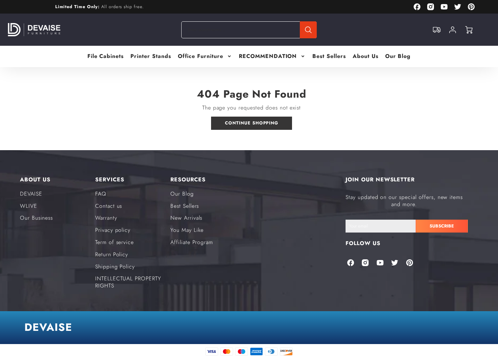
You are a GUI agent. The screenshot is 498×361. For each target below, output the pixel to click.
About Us (365, 56)
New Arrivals (186, 218)
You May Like (187, 230)
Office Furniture (200, 56)
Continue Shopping (251, 123)
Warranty (106, 218)
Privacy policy (112, 230)
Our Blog (398, 56)
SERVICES (109, 179)
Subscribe (442, 226)
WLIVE (28, 206)
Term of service (114, 242)
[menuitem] (105, 56)
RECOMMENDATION (268, 56)
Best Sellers (329, 56)
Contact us (108, 206)
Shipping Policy (115, 266)
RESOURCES (188, 179)
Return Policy (111, 254)
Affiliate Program (191, 242)
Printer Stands (150, 56)
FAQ (100, 194)
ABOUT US (35, 179)
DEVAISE (31, 194)
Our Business (36, 218)
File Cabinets (105, 56)
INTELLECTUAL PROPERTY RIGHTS (128, 282)
